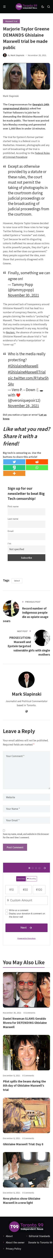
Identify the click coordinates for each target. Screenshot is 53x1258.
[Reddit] (37, 461)
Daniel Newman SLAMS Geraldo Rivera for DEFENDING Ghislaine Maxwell (25, 1022)
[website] (26, 711)
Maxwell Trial (11, 21)
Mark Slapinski (17, 55)
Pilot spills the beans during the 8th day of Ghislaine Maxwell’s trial (24, 1085)
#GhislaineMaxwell (23, 365)
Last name (13, 518)
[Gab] (14, 467)
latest (17, 580)
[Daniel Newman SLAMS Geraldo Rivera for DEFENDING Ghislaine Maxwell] (26, 990)
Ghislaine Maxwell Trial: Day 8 (23, 1144)
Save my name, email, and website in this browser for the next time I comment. (26, 835)
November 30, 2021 (23, 295)
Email (11, 531)
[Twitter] (14, 461)
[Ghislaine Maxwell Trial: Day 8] (26, 1115)
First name (13, 506)
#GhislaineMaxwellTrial (27, 371)
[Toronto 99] (26, 6)
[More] (14, 473)
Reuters (10, 332)
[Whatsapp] (37, 467)
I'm (9, 543)
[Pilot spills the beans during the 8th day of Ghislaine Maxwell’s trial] (26, 1052)
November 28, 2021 (23, 405)
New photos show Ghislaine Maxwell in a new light (21, 1200)
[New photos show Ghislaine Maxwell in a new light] (26, 1170)
